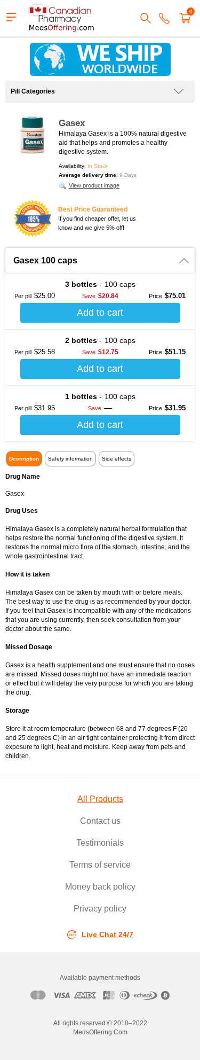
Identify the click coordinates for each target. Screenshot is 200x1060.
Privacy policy (100, 908)
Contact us (100, 820)
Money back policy (100, 886)
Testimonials (100, 842)
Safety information (70, 459)
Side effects (116, 459)
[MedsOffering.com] (61, 18)
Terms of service (100, 864)
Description (24, 459)
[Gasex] (32, 134)
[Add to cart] (100, 313)
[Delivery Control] (100, 59)
